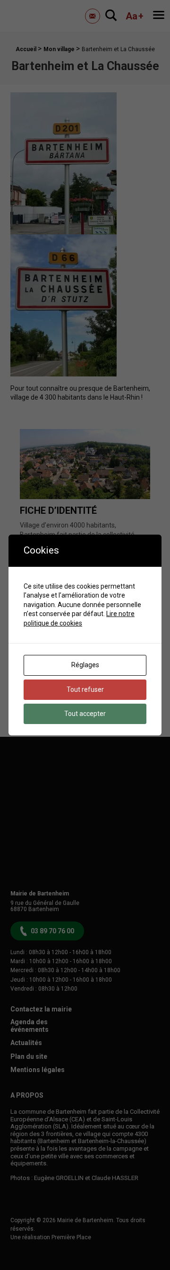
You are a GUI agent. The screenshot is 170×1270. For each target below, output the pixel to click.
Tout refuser (85, 689)
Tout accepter (85, 713)
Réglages (85, 665)
